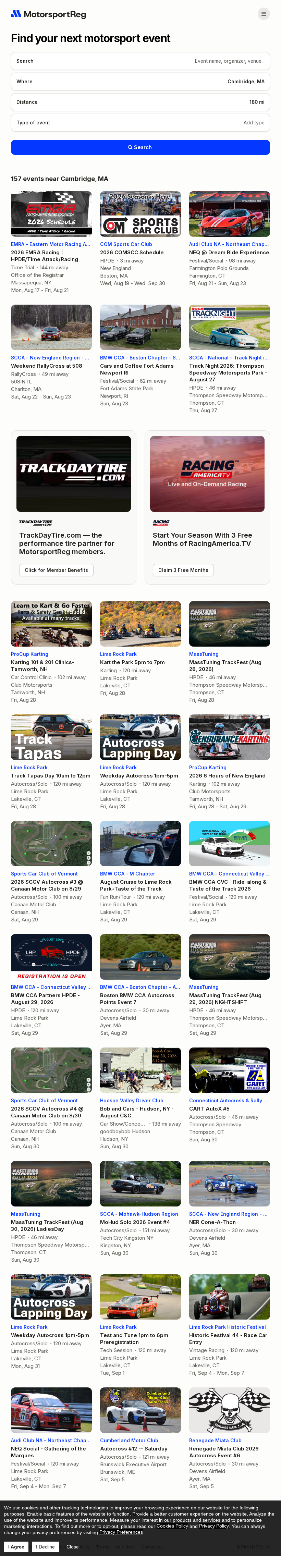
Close (72, 1546)
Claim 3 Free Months (183, 570)
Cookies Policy (172, 1526)
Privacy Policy (214, 1526)
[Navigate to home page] (48, 14)
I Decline (45, 1546)
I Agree (16, 1546)
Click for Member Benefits (56, 570)
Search (143, 147)
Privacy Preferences (121, 1532)
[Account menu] (264, 14)
